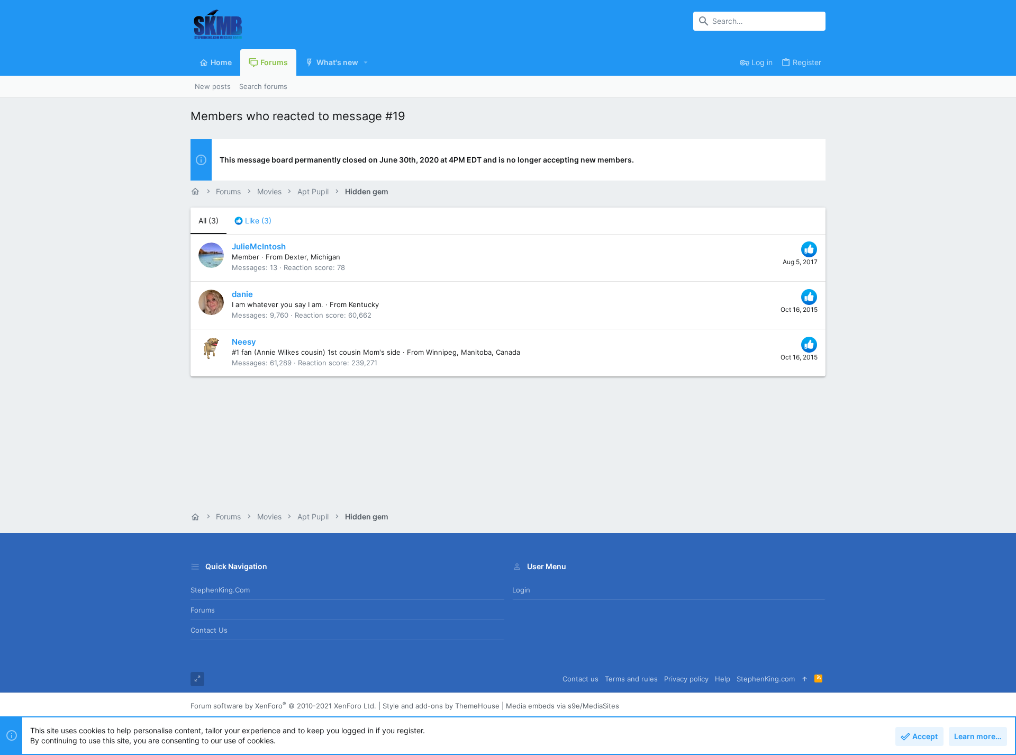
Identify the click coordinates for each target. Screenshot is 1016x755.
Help (722, 679)
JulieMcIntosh (259, 246)
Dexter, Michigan (312, 257)
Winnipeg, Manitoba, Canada (473, 352)
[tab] (252, 221)
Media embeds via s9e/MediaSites (562, 706)
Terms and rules (631, 679)
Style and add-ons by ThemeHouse (441, 706)
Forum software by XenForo (283, 706)
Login (521, 590)
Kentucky (364, 304)
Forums (202, 610)
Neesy (244, 342)
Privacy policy (686, 679)
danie (242, 294)
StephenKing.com (220, 590)
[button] (366, 62)
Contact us (209, 630)
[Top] (804, 679)
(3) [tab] (208, 220)
